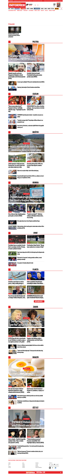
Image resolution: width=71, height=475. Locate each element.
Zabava (45, 8)
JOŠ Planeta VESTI (38, 301)
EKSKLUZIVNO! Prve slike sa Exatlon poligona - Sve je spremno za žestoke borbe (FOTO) (35, 108)
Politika (12, 8)
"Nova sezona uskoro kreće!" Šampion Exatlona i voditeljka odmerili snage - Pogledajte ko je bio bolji (17, 108)
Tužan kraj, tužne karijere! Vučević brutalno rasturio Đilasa (28, 87)
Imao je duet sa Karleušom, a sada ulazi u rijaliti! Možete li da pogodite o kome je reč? (30, 126)
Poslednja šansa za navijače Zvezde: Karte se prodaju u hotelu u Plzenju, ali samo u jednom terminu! (16, 247)
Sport (23, 462)
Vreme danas (19, 10)
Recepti (42, 10)
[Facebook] (49, 464)
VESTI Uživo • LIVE (40, 472)
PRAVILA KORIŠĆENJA (39, 467)
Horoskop (25, 10)
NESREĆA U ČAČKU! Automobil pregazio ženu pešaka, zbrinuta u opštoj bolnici (14, 35)
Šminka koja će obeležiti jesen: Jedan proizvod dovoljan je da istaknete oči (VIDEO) (30, 402)
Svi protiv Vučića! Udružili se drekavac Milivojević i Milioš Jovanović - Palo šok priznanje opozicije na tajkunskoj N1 (26, 58)
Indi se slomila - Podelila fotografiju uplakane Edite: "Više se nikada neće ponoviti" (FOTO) (16, 441)
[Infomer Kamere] (30, 5)
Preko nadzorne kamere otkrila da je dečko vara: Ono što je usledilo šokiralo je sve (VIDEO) (30, 396)
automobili (31, 10)
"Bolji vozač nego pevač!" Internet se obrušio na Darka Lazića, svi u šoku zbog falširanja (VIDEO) (30, 452)
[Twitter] (51, 464)
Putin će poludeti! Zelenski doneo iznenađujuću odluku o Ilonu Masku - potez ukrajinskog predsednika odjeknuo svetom (35, 282)
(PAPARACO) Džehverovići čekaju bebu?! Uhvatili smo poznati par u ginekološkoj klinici (26, 424)
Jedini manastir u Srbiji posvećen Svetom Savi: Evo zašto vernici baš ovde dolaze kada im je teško (16, 165)
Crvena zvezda (11, 243)
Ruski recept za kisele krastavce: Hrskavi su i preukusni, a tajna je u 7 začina (35, 390)
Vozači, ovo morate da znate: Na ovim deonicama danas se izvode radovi (26, 148)
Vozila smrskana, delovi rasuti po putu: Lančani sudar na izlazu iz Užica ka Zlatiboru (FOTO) (30, 227)
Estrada (26, 419)
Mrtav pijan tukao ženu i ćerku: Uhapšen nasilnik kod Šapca (28, 221)
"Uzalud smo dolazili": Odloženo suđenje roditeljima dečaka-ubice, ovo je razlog (35, 215)
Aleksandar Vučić (12, 10)
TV (8, 465)
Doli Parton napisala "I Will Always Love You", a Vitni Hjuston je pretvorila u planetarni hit (26, 323)
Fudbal (28, 243)
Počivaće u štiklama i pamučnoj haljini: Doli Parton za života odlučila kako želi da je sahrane (30, 346)
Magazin (49, 8)
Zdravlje (26, 368)
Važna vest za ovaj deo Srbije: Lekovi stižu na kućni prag (27, 170)
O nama (37, 464)
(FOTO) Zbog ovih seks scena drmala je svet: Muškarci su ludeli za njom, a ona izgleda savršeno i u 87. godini (17, 340)
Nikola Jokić (37, 10)
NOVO (9, 8)
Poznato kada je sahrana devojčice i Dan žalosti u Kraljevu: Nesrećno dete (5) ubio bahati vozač (26, 199)
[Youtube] (54, 464)
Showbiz (26, 318)
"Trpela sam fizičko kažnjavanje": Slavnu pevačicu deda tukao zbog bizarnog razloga (30, 351)
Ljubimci (10, 386)
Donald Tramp (52, 10)
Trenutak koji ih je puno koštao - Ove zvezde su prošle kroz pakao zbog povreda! (30, 447)
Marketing (37, 462)
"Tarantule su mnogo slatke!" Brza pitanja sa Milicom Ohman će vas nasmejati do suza (30, 121)
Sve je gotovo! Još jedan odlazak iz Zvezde (25, 263)
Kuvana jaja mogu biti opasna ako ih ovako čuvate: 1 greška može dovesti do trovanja (26, 373)
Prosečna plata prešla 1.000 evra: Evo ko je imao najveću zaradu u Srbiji (35, 165)
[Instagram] (53, 464)
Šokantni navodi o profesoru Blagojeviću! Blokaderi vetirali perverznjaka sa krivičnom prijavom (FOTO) (16, 76)
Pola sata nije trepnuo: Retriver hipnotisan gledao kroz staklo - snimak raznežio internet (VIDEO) (16, 390)
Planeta (42, 8)
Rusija (46, 10)
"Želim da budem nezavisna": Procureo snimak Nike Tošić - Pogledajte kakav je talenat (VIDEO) (35, 441)
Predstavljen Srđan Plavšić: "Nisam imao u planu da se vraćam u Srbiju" (35, 246)
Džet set (52, 8)
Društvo (28, 8)
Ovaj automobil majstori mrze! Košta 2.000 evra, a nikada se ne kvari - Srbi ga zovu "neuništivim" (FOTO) (30, 176)
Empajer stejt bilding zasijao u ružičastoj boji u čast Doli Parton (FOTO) (34, 340)
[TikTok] (58, 464)
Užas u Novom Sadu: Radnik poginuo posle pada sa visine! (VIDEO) (16, 215)
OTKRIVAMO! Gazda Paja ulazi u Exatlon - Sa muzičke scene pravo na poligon (30, 115)
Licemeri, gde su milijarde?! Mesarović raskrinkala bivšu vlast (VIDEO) (30, 82)
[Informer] (35, 5)
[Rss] (56, 464)
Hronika (31, 8)
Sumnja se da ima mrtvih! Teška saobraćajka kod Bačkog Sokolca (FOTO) (43, 0)
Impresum (37, 466)
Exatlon (10, 104)
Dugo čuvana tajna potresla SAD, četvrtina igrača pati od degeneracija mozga (30, 253)
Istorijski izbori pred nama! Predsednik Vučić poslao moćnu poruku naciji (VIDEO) (34, 75)
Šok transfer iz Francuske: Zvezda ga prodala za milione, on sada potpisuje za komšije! (29, 258)
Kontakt (37, 465)
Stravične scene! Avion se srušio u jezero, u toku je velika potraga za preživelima (16, 282)
